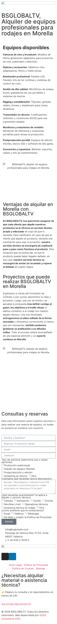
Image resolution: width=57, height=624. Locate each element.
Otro (33, 475)
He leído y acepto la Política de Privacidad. (28, 517)
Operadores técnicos (36, 504)
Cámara (8, 500)
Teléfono (19, 513)
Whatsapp (33, 513)
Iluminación (23, 500)
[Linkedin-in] (12, 556)
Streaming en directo (15, 475)
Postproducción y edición (18, 472)
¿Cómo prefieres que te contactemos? (22, 510)
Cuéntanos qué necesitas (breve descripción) (26, 478)
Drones (49, 500)
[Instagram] (5, 556)
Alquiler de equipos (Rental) (19, 468)
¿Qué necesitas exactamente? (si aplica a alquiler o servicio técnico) (24, 496)
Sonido (37, 500)
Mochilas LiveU (12, 504)
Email (7, 513)
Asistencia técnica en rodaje (19, 507)
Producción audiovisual (17, 465)
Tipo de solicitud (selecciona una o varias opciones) (24, 461)
